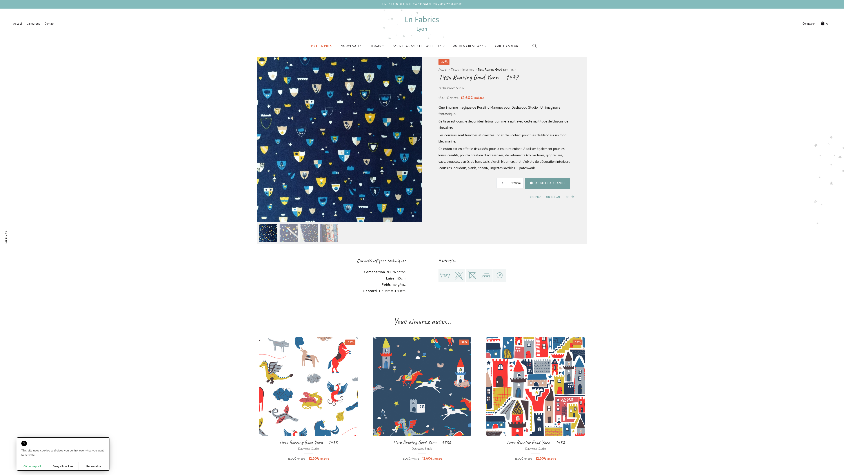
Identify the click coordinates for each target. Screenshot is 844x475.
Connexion (808, 24)
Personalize (93, 466)
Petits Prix (321, 46)
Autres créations (468, 46)
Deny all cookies (63, 466)
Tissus (376, 46)
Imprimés (468, 70)
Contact (49, 23)
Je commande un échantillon (548, 197)
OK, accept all (32, 466)
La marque (33, 23)
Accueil (17, 23)
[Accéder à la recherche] (534, 46)
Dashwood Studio (453, 88)
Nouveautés (351, 46)
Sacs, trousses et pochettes (417, 46)
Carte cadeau (506, 46)
